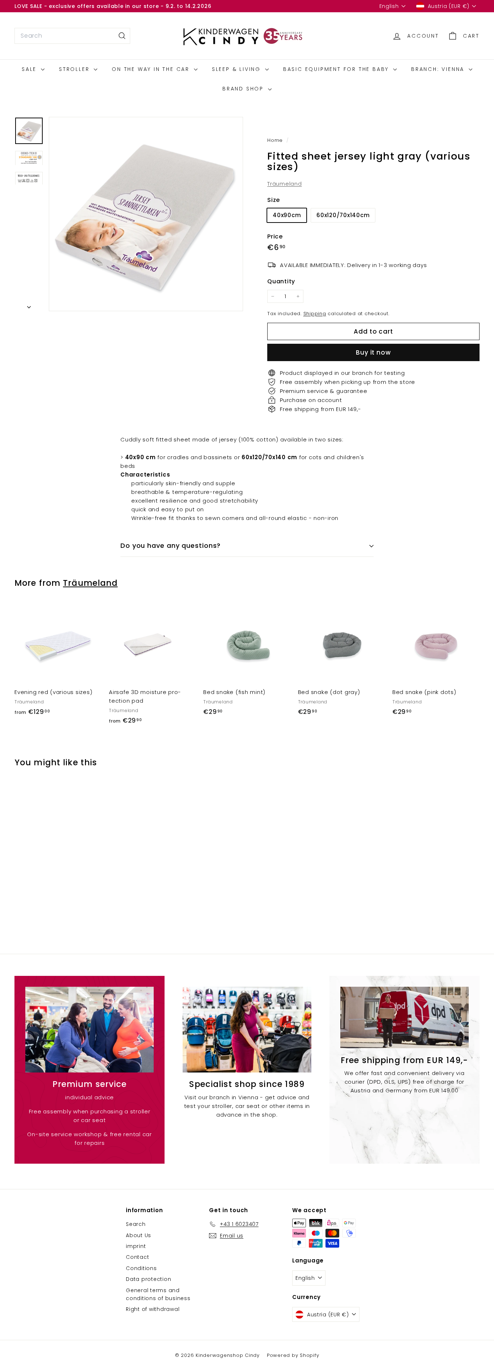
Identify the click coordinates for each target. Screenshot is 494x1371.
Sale (30, 69)
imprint (136, 1246)
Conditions (141, 1268)
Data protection (148, 1279)
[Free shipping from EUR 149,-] (404, 1018)
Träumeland (284, 183)
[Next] (28, 305)
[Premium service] (89, 1029)
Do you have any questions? (170, 545)
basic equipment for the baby (337, 69)
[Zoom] (146, 214)
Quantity (281, 281)
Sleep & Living (237, 69)
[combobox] (72, 36)
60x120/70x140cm (343, 215)
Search (136, 1224)
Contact (137, 1257)
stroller (75, 69)
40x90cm (287, 215)
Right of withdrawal (152, 1309)
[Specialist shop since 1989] (247, 1029)
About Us (138, 1235)
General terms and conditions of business (158, 1294)
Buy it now (373, 352)
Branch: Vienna (439, 69)
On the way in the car (152, 69)
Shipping (314, 313)
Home (276, 140)
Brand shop (244, 88)
